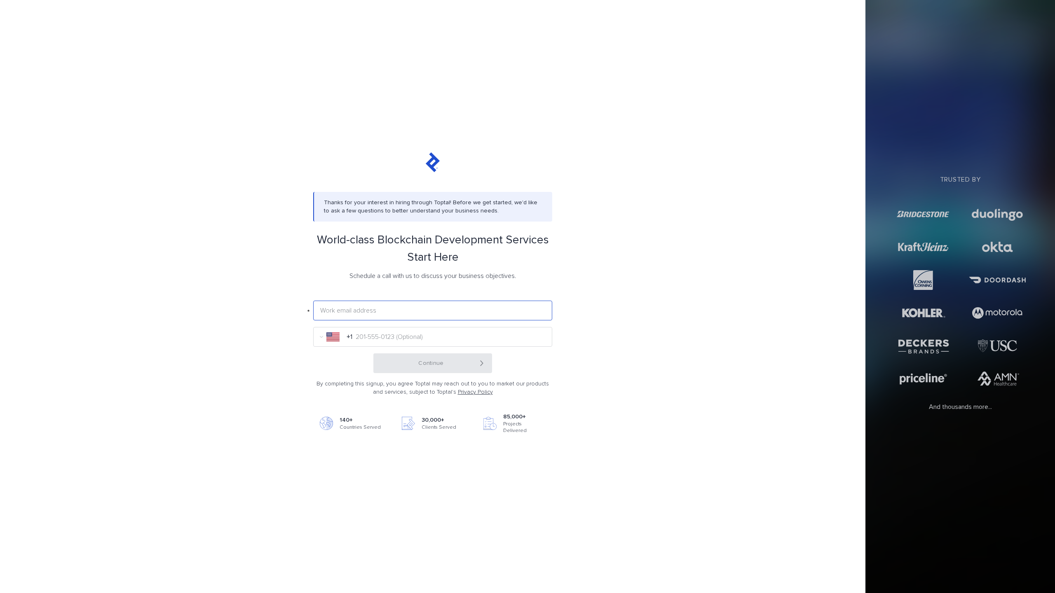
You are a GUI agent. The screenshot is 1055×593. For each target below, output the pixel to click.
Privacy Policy (475, 392)
